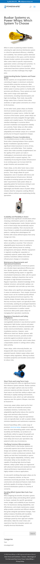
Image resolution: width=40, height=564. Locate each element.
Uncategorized (8, 545)
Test (5, 542)
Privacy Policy (20, 561)
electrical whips (15, 427)
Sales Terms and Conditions (12, 557)
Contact (24, 557)
